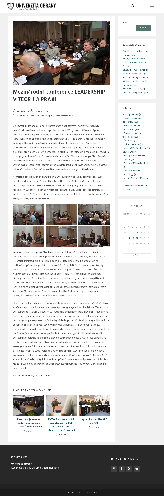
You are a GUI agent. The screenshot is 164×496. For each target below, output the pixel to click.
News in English (129, 152)
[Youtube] (137, 469)
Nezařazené (128, 189)
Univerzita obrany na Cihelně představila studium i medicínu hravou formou (136, 81)
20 (137, 238)
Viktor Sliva (46, 376)
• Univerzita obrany (66, 116)
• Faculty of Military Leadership (136, 163)
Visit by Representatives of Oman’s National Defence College (134, 62)
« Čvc (135, 255)
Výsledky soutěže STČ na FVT (94, 421)
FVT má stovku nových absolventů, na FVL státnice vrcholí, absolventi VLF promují (61, 425)
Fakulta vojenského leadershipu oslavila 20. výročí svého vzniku (28, 423)
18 (128, 238)
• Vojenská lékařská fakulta (134, 148)
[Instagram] (114, 469)
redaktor (22, 111)
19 (132, 238)
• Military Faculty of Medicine (136, 178)
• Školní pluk (128, 140)
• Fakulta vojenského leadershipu (34, 116)
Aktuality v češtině (131, 114)
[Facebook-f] (122, 469)
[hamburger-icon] (152, 6)
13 (137, 232)
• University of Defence (133, 186)
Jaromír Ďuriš (26, 376)
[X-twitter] (129, 469)
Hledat (126, 22)
